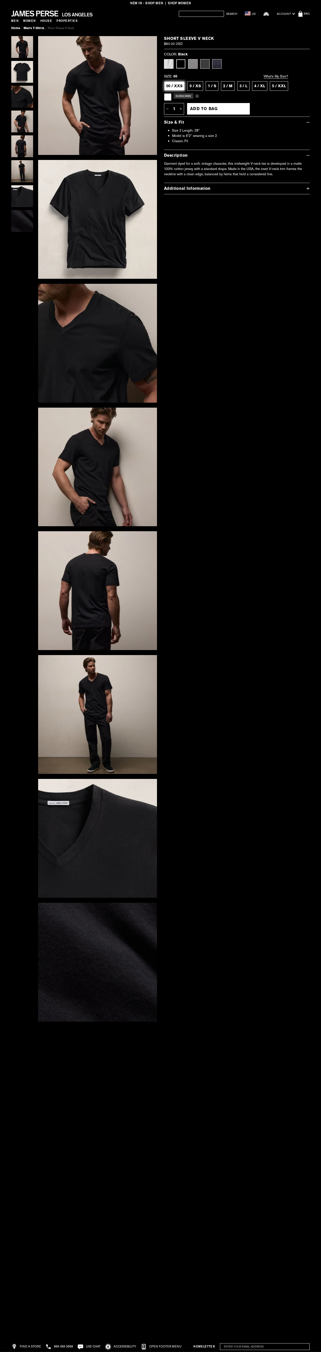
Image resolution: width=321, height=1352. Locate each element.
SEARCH (231, 14)
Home (15, 28)
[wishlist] (266, 14)
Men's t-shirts (34, 28)
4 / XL (259, 85)
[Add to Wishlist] (147, 43)
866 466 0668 (63, 1346)
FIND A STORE (30, 1346)
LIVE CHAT (93, 1346)
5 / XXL (279, 85)
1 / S (212, 85)
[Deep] (217, 64)
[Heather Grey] (193, 64)
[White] (169, 64)
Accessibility (124, 1346)
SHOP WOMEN (179, 3)
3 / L (243, 85)
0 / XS (195, 85)
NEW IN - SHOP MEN (146, 3)
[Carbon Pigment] (205, 64)
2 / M (227, 85)
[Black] (181, 64)
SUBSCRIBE (296, 1346)
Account (284, 14)
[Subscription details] (197, 96)
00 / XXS (174, 85)
